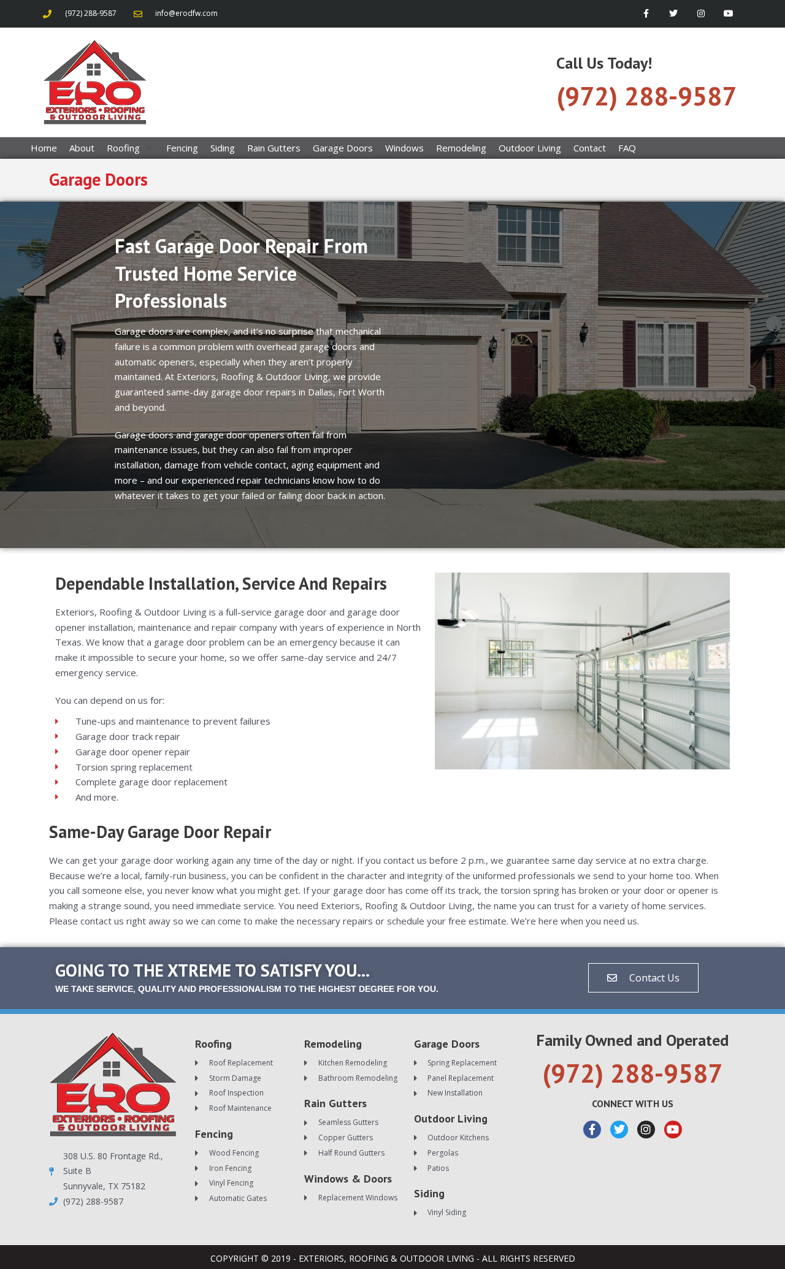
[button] (130, 148)
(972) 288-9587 (646, 96)
